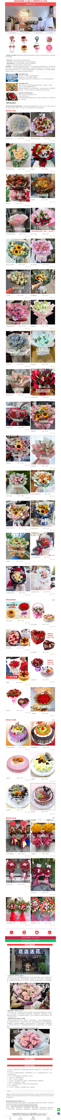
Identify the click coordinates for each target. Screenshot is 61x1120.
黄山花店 (16, 1094)
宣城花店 (41, 1094)
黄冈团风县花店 (27, 1107)
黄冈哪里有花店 (28, 1106)
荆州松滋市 (24, 99)
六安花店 (37, 1094)
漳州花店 (22, 1095)
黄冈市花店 (49, 1109)
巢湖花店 (45, 1094)
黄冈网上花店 (22, 1106)
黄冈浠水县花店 (11, 1109)
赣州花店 (11, 1097)
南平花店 (26, 1095)
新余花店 (51, 1095)
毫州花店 (32, 1094)
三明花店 (13, 1095)
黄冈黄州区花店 (19, 1107)
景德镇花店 (38, 1095)
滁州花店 (20, 1094)
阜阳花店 (24, 1094)
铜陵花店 (8, 1094)
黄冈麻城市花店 (35, 1109)
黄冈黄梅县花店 (27, 1109)
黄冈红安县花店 (35, 1107)
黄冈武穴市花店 (43, 1109)
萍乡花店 (43, 1095)
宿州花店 (28, 1094)
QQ (58, 1114)
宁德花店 (30, 1095)
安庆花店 (12, 1094)
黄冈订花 (17, 1106)
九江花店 (47, 1095)
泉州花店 (17, 1095)
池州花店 (49, 1094)
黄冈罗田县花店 (43, 1107)
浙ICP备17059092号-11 (43, 1113)
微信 (58, 1110)
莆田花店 (9, 1095)
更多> (53, 111)
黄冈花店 (13, 1106)
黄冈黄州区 (30, 71)
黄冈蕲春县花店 (19, 1109)
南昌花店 (34, 1095)
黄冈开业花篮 (35, 1106)
